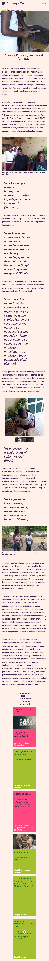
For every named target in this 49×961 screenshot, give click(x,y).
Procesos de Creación (17, 10)
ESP (41, 3)
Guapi (5, 10)
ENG (45, 3)
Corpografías (16, 3)
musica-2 (25, 704)
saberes (25, 696)
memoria (25, 693)
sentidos (25, 701)
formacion (25, 698)
